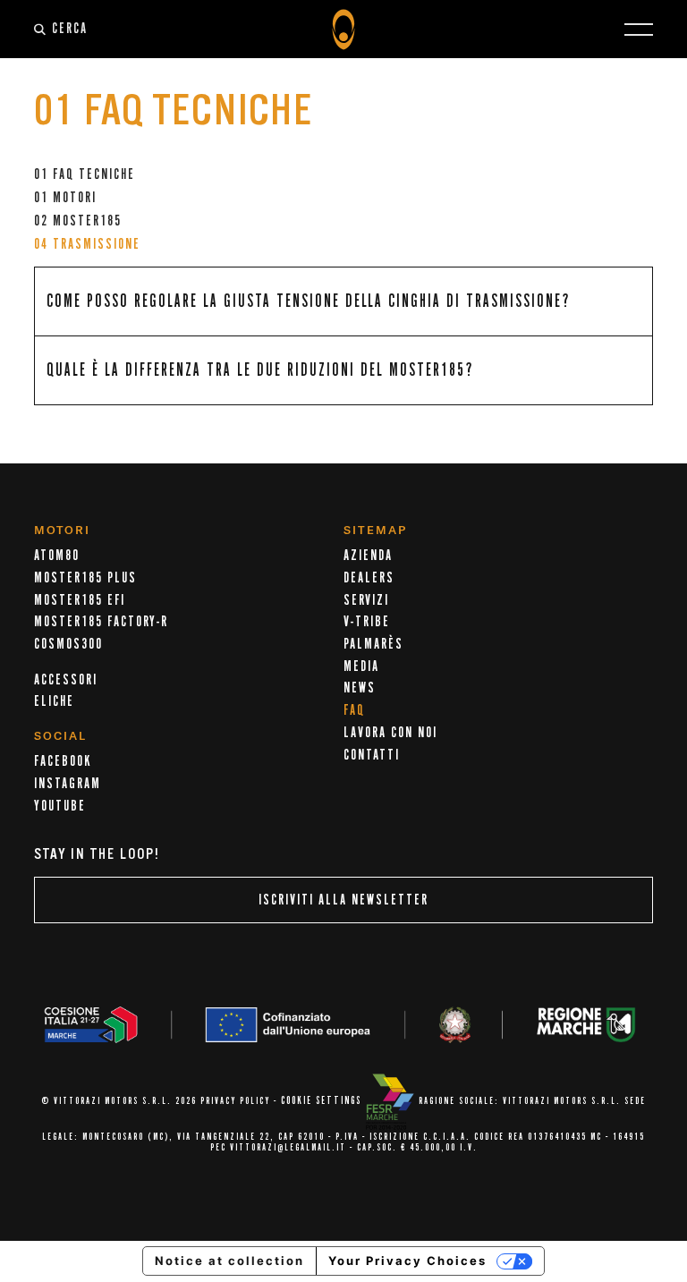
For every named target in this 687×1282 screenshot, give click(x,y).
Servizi (366, 600)
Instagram (67, 784)
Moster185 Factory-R (101, 622)
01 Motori (65, 198)
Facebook (62, 761)
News (360, 688)
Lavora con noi (390, 733)
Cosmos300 (68, 644)
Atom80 (57, 556)
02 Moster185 (78, 221)
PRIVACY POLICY (235, 1101)
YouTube (60, 806)
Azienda (368, 556)
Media (361, 666)
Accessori (66, 680)
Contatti (372, 755)
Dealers (369, 578)
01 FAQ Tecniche (84, 174)
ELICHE (54, 701)
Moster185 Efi (79, 600)
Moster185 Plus (85, 578)
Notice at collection (229, 1260)
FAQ (354, 710)
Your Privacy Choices (407, 1260)
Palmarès (373, 644)
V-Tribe (367, 622)
